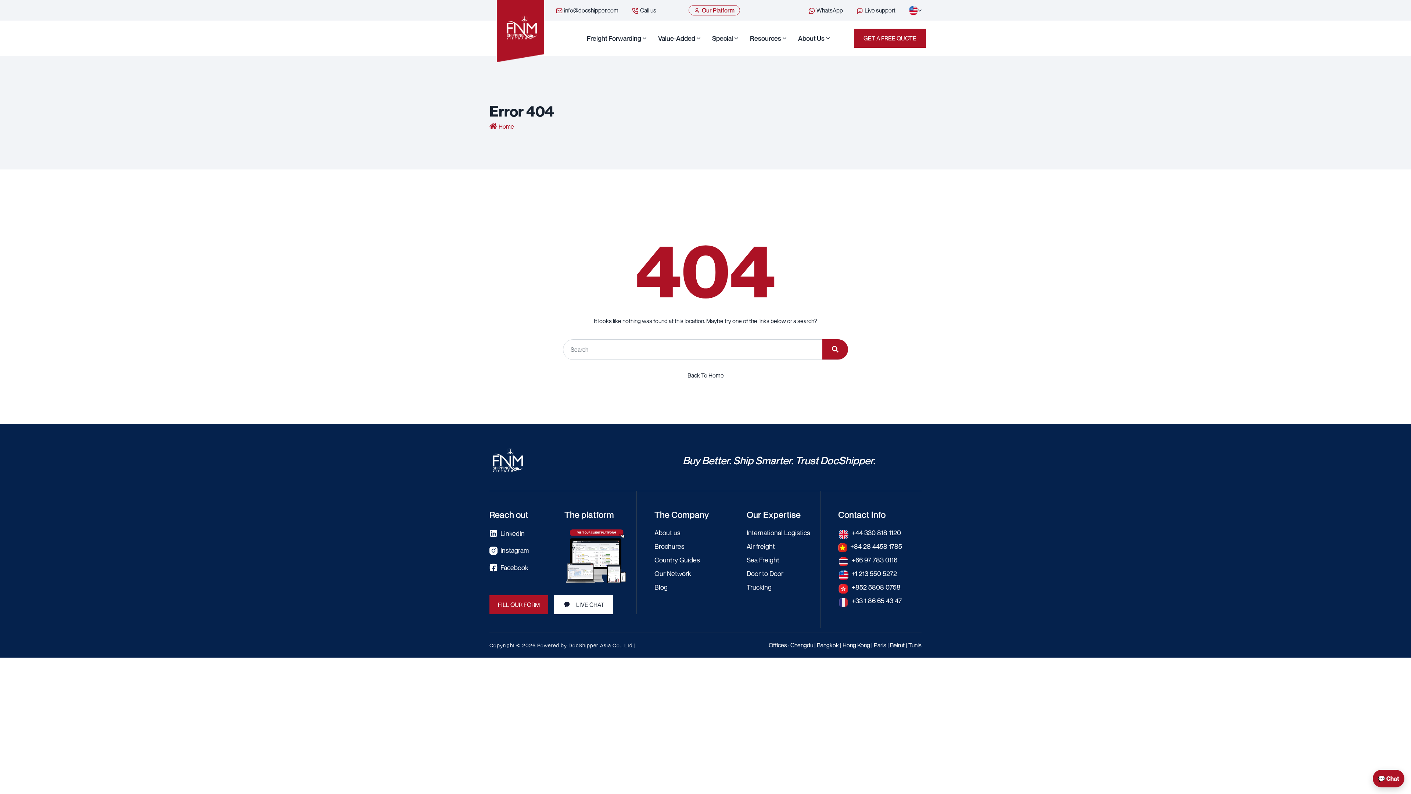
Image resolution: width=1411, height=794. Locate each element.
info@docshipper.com (590, 10)
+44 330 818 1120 (876, 533)
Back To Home (705, 375)
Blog (661, 587)
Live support (879, 10)
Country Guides (677, 560)
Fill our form (519, 604)
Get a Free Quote (890, 38)
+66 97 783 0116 (874, 560)
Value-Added (676, 38)
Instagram (514, 550)
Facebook (514, 568)
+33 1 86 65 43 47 (877, 601)
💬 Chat (1388, 778)
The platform (589, 514)
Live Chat (590, 604)
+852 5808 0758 (876, 587)
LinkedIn (512, 533)
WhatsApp (829, 10)
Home (506, 126)
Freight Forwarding (614, 38)
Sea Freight (763, 560)
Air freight (761, 546)
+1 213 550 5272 (874, 573)
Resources (765, 38)
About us (811, 38)
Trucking (759, 587)
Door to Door (765, 573)
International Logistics (778, 533)
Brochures (669, 546)
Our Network (672, 573)
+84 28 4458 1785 (876, 546)
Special (722, 38)
